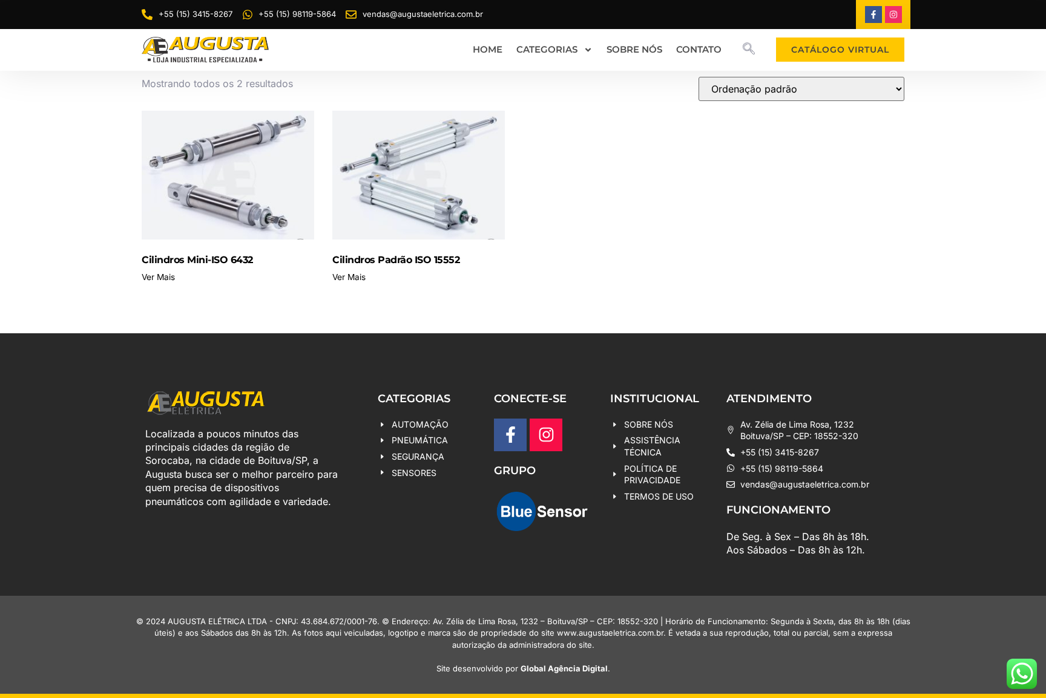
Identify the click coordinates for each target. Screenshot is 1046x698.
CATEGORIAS (546, 49)
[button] (749, 50)
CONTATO (699, 49)
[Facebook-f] (873, 14)
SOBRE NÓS (634, 49)
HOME (487, 49)
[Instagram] (893, 14)
